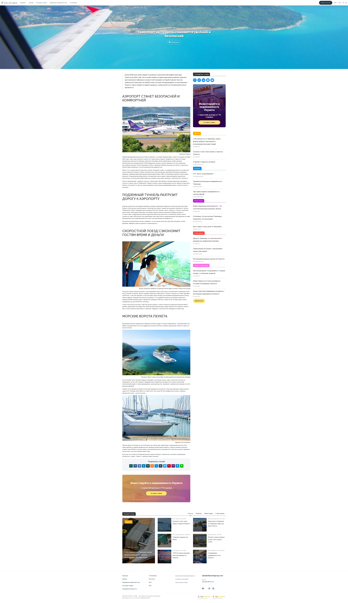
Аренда (31, 2)
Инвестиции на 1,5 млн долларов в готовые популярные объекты (206, 282)
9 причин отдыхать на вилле (204, 162)
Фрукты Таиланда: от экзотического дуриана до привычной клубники (207, 239)
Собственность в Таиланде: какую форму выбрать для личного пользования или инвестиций (206, 141)
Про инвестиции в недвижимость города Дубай (206, 193)
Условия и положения (181, 579)
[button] (335, 3)
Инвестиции (208, 513)
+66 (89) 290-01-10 (208, 582)
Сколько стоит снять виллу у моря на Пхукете (208, 153)
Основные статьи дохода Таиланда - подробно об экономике (207, 217)
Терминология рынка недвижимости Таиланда (207, 182)
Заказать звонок (325, 2)
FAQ (150, 585)
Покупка (199, 513)
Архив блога (199, 301)
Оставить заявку (156, 493)
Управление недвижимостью (58, 2)
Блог (150, 582)
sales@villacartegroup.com (212, 576)
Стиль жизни (219, 513)
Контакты (152, 579)
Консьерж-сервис (127, 585)
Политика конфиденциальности (185, 575)
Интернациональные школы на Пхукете (208, 259)
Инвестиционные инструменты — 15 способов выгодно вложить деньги (207, 207)
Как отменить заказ (181, 582)
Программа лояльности (129, 589)
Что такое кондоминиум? (203, 174)
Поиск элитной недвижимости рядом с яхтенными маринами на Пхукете (208, 292)
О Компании (153, 575)
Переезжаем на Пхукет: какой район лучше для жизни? (207, 250)
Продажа (125, 575)
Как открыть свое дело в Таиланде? (207, 227)
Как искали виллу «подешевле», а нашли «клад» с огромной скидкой (209, 272)
